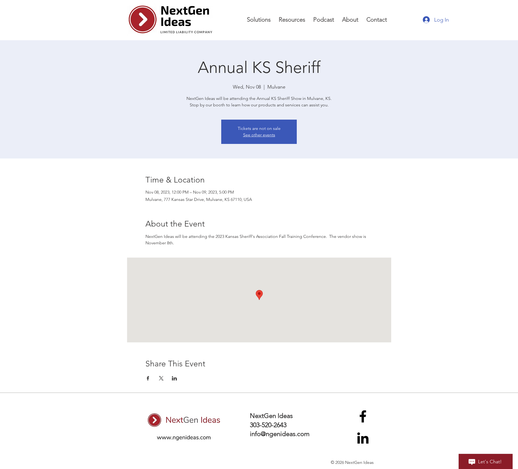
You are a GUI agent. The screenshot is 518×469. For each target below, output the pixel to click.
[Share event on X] (161, 378)
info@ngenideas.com (279, 434)
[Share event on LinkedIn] (174, 378)
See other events (259, 134)
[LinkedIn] (363, 438)
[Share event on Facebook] (148, 378)
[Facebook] (363, 416)
